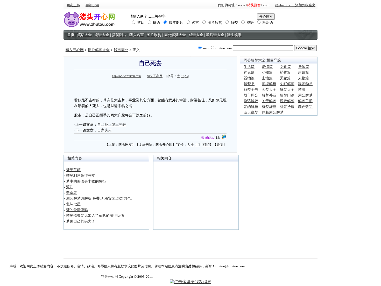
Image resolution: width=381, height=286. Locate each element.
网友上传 (73, 5)
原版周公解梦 (273, 112)
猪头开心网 (75, 50)
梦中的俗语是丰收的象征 (86, 181)
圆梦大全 (269, 90)
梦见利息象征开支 (80, 176)
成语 (249, 23)
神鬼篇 (249, 72)
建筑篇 (303, 72)
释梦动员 (305, 84)
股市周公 (121, 50)
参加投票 (92, 5)
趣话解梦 (251, 101)
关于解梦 (269, 101)
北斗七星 (73, 204)
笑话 (140, 23)
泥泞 (69, 187)
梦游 (301, 90)
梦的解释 (251, 107)
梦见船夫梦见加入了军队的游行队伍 (95, 216)
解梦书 (249, 84)
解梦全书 (251, 90)
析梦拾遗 (287, 107)
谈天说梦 (251, 112)
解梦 (234, 23)
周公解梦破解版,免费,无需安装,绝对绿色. (99, 198)
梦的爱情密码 (77, 210)
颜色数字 (305, 107)
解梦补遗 (269, 95)
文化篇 (285, 67)
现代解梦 (287, 101)
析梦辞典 (269, 107)
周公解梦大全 (99, 50)
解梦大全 (287, 90)
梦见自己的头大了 (80, 221)
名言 (195, 23)
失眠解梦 (287, 84)
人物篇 (303, 78)
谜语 (156, 23)
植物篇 (285, 72)
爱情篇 (267, 67)
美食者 (71, 193)
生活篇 (249, 67)
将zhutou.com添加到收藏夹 (295, 5)
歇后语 (267, 23)
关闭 (219, 145)
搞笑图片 (175, 23)
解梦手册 (305, 101)
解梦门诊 (287, 95)
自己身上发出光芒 (111, 125)
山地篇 (267, 78)
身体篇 (303, 67)
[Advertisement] (150, 87)
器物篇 (249, 78)
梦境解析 (269, 84)
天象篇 (285, 78)
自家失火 (104, 130)
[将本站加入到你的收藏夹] (224, 137)
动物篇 (267, 72)
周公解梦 (305, 95)
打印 (206, 145)
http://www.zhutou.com (126, 76)
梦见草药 (73, 170)
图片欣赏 (214, 23)
